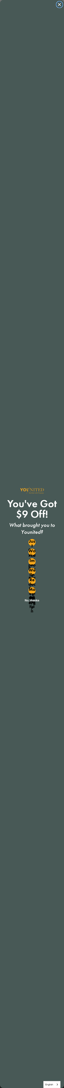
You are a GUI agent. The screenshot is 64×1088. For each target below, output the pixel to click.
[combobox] (51, 1084)
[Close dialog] (59, 4)
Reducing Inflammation (32, 581)
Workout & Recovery (32, 552)
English (49, 1084)
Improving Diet (32, 561)
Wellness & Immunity (32, 571)
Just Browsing (32, 542)
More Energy (32, 590)
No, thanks (32, 600)
